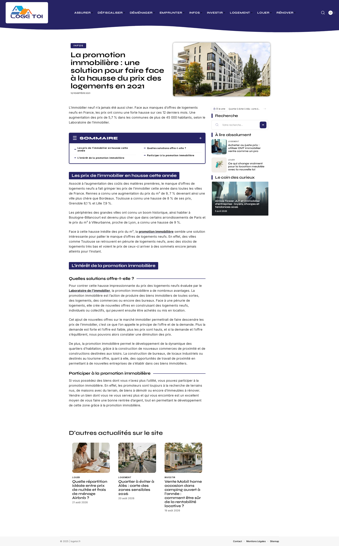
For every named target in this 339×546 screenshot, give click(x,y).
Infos (78, 45)
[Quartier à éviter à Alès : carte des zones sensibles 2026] (137, 458)
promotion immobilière (156, 231)
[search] (323, 13)
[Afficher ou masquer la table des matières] (160, 138)
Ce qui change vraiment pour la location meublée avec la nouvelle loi (246, 166)
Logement (124, 477)
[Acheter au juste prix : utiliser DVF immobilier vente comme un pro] (219, 146)
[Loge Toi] (27, 12)
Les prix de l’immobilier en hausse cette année (103, 149)
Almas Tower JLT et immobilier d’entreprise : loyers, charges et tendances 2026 (237, 204)
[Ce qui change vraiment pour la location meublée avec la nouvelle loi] (219, 165)
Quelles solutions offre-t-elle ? (166, 148)
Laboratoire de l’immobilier (89, 290)
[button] (265, 109)
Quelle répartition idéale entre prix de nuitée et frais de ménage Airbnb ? (89, 489)
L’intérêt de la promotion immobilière (101, 157)
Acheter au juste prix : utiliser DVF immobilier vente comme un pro (244, 148)
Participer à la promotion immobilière (170, 155)
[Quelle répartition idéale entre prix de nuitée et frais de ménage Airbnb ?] (91, 458)
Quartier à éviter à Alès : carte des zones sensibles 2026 (136, 487)
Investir (170, 477)
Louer (76, 477)
